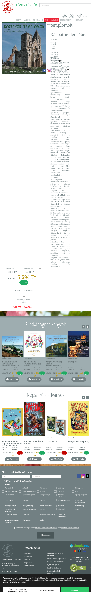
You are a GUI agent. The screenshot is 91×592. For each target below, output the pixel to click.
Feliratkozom (45, 535)
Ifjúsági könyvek (81, 495)
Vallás (42, 520)
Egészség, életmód (11, 491)
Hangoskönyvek (45, 495)
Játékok (42, 500)
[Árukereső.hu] (78, 568)
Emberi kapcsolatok (29, 491)
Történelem (26, 520)
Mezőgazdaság (28, 506)
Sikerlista (79, 20)
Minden (8, 485)
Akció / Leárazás (51, 20)
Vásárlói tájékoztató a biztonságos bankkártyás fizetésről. (79, 559)
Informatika (9, 500)
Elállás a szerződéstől (55, 562)
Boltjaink (27, 553)
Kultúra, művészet (64, 500)
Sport (77, 509)
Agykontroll (9, 488)
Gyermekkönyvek (29, 495)
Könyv (18, 20)
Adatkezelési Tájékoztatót (70, 528)
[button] (83, 15)
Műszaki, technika (46, 506)
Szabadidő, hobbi (11, 515)
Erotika (42, 491)
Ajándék (27, 20)
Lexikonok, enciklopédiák (80, 501)
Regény (42, 509)
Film (76, 491)
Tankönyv (26, 515)
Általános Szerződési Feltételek (55, 554)
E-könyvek (78, 488)
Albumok (43, 488)
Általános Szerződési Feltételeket (46, 528)
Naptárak (61, 506)
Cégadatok (28, 562)
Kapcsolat (38, 24)
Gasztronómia (10, 495)
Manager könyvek (11, 506)
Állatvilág (61, 488)
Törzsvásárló (50, 24)
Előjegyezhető (66, 20)
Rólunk (27, 559)
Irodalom (26, 500)
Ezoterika (61, 491)
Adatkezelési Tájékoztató (56, 558)
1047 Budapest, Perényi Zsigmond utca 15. (11, 565)
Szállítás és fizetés (24, 24)
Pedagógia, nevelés (29, 509)
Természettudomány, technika (12, 521)
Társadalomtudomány (47, 515)
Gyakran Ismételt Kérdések (53, 572)
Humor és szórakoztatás (62, 496)
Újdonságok (38, 20)
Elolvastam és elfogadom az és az (47, 528)
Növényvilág (79, 506)
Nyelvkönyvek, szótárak (10, 510)
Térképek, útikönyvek (62, 516)
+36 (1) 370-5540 (10, 571)
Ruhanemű (61, 509)
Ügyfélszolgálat (53, 565)
